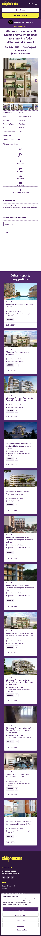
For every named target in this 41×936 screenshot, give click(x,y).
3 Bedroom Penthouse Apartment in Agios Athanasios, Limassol (19, 399)
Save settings (20, 920)
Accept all (20, 910)
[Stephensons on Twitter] (8, 877)
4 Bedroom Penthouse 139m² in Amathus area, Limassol (17, 493)
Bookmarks (21, 10)
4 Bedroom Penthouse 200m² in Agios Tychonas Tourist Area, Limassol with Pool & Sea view (20, 730)
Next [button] (36, 80)
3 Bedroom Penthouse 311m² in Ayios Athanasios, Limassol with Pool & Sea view (19, 635)
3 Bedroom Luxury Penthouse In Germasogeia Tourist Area (17, 775)
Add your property (20, 15)
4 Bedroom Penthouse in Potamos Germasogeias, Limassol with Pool (18, 823)
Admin (31, 4)
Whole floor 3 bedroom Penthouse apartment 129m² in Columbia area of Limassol (19, 446)
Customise (20, 926)
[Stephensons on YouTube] (12, 877)
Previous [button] (5, 80)
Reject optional (20, 915)
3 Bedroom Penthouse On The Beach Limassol (19, 306)
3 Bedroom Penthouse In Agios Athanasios (17, 353)
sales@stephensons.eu (12, 873)
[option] (20, 80)
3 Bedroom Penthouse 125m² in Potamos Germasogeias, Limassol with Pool (20, 587)
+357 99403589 (10, 871)
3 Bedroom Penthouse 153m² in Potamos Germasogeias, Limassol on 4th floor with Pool (19, 682)
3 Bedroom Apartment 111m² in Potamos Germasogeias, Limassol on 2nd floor (19, 539)
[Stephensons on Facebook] (4, 877)
